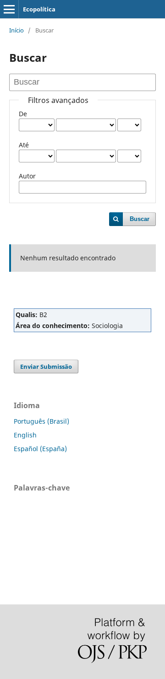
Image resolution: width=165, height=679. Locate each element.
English (25, 435)
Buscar (139, 219)
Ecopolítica (39, 9)
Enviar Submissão (46, 366)
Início (16, 30)
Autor (27, 176)
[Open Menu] (9, 9)
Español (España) (40, 448)
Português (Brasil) (41, 421)
